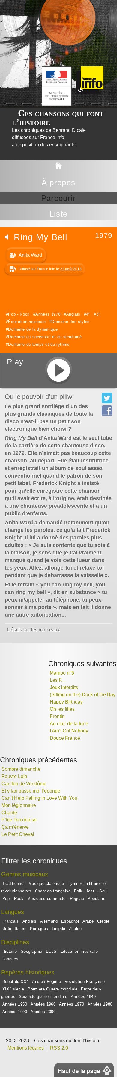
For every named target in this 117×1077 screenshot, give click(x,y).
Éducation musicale (27, 321)
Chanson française (53, 891)
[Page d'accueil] (58, 166)
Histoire (9, 951)
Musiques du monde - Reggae (55, 898)
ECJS (51, 951)
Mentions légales (26, 1047)
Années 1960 (43, 1004)
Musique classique (46, 883)
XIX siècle (13, 988)
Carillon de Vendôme (24, 783)
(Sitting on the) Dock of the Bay (83, 694)
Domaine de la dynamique (33, 329)
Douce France (65, 738)
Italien (20, 928)
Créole (103, 921)
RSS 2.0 (59, 1047)
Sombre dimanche (21, 769)
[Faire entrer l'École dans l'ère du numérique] (109, 70)
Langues (10, 959)
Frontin (57, 716)
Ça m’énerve (15, 827)
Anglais (73, 314)
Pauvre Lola (14, 776)
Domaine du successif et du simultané (45, 337)
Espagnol (70, 921)
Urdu (6, 928)
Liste (59, 214)
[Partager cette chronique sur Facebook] (107, 414)
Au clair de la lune (69, 723)
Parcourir (58, 198)
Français (10, 921)
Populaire (97, 898)
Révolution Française (84, 981)
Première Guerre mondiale (52, 989)
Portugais (39, 928)
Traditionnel (14, 883)
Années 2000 (43, 1011)
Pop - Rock (18, 314)
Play (15, 362)
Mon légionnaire (19, 805)
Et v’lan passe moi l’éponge (31, 790)
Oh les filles (62, 709)
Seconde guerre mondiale (43, 996)
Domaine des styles (71, 321)
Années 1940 (83, 996)
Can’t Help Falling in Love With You (39, 798)
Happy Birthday (66, 701)
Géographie (31, 951)
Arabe (88, 921)
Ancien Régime (46, 981)
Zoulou (75, 928)
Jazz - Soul (97, 891)
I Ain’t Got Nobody (69, 730)
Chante (9, 812)
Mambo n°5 (62, 672)
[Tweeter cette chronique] (107, 402)
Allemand (49, 921)
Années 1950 (14, 1004)
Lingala (58, 928)
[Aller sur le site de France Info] (115, 70)
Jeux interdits (64, 687)
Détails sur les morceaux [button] (33, 629)
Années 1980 (100, 1004)
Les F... (57, 680)
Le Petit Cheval (18, 834)
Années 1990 (14, 1011)
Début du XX (15, 981)
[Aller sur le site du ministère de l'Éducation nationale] (112, 70)
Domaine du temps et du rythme (39, 344)
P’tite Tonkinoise (19, 819)
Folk (78, 891)
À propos (58, 182)
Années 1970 (47, 314)
